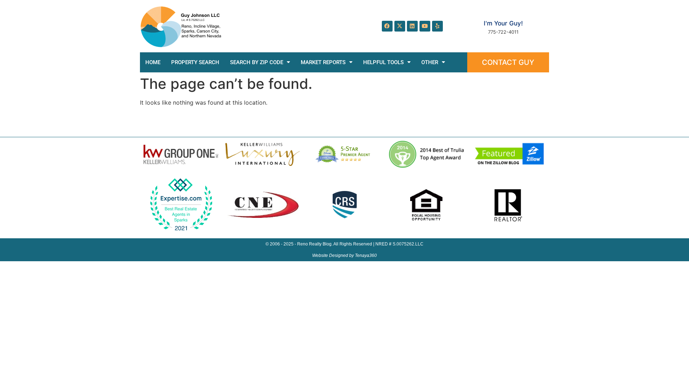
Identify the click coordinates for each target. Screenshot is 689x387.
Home (152, 62)
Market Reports (323, 62)
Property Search (195, 62)
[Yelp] (437, 26)
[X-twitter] (399, 26)
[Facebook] (387, 26)
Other (429, 62)
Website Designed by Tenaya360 (344, 255)
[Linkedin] (412, 26)
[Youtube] (425, 26)
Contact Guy (508, 62)
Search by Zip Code (256, 62)
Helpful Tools (383, 62)
